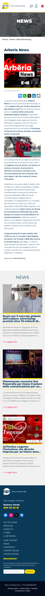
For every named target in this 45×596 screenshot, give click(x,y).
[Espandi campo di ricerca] (31, 6)
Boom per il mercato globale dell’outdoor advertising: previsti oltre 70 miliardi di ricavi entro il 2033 (22, 319)
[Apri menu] (36, 6)
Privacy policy (13, 588)
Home (5, 39)
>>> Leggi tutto (10, 342)
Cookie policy (25, 588)
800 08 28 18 (11, 507)
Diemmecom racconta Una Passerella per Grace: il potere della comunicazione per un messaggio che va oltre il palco (22, 384)
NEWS (22, 277)
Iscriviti (29, 572)
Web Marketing (23, 39)
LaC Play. (24, 242)
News (12, 39)
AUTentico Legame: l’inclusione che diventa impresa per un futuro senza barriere (21, 449)
